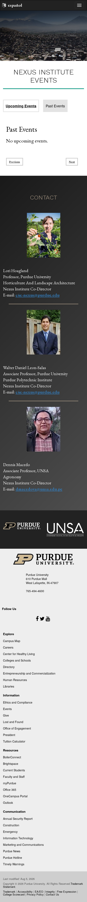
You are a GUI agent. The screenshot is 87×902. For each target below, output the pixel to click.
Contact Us (52, 894)
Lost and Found (13, 722)
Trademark (9, 891)
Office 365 (9, 790)
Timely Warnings (13, 864)
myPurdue (9, 783)
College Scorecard (13, 894)
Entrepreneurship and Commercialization (29, 673)
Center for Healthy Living (19, 654)
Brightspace (10, 764)
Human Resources (15, 680)
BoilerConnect (12, 757)
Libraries (8, 686)
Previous (14, 162)
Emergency (10, 832)
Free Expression (66, 891)
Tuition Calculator (14, 741)
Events (7, 709)
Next (72, 162)
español (15, 5)
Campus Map (11, 641)
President (9, 735)
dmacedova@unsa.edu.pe (39, 489)
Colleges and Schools (17, 660)
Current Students (14, 770)
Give (6, 715)
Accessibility (25, 891)
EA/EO (39, 891)
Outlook (8, 803)
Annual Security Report (18, 819)
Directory (9, 667)
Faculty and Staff (13, 777)
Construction (11, 825)
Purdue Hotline (12, 858)
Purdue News (11, 851)
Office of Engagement (17, 728)
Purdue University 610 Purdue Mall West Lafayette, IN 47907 (42, 579)
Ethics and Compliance (17, 702)
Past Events (55, 105)
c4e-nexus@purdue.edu (37, 295)
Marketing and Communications (23, 845)
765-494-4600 (35, 591)
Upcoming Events (21, 105)
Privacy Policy (35, 894)
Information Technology (18, 838)
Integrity (50, 891)
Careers (8, 647)
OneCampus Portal (15, 796)
